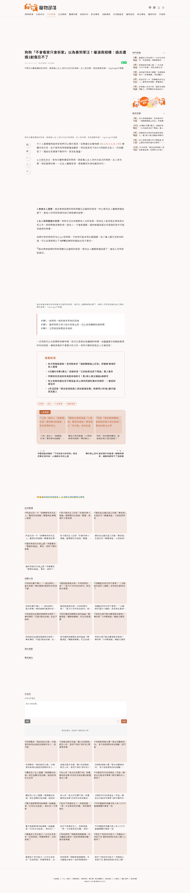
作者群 (162, 14)
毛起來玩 (40, 14)
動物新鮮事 (28, 14)
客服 (68, 879)
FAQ (63, 879)
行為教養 (51, 14)
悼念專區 (141, 14)
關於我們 (125, 879)
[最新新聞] (164, 113)
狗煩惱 (41, 403)
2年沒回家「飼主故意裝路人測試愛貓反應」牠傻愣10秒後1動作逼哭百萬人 (82, 390)
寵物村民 (152, 14)
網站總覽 (134, 879)
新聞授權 (75, 879)
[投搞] (154, 7)
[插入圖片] (118, 721)
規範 (27, 721)
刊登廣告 (56, 879)
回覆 (124, 721)
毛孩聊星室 (118, 14)
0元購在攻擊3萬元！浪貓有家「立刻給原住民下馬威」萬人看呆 (80, 371)
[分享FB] (27, 144)
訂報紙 (116, 879)
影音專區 (95, 14)
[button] (150, 7)
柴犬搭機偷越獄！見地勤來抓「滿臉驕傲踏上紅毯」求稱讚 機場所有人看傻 (82, 365)
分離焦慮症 (71, 403)
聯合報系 (108, 879)
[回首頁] (40, 7)
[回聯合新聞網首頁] (31, 7)
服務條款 (84, 879)
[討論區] (27, 157)
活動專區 (106, 14)
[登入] (158, 7)
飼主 (49, 403)
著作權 (91, 879)
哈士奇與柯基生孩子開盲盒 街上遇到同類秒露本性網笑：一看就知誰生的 (82, 382)
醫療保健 (73, 14)
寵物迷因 (130, 14)
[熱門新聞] (164, 52)
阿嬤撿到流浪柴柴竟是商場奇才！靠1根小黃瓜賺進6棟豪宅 (78, 376)
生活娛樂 (62, 14)
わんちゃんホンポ (110, 143)
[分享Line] (27, 151)
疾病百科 (84, 14)
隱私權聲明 (99, 879)
